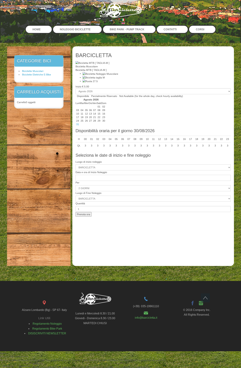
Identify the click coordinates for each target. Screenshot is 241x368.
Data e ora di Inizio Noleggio (91, 172)
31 (77, 124)
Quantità (80, 203)
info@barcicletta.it (146, 317)
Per (77, 182)
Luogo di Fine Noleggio (88, 193)
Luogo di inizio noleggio (89, 161)
